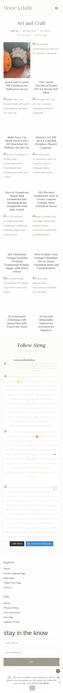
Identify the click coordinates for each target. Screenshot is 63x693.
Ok (32, 688)
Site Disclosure (12, 612)
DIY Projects (24, 35)
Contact (8, 587)
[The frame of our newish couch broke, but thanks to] (31, 512)
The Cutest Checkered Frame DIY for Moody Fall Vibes (46, 87)
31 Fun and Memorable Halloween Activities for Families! (46, 323)
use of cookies (40, 683)
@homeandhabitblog (31, 351)
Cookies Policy (11, 622)
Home (7, 568)
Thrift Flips (41, 35)
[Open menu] (56, 8)
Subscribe (9, 578)
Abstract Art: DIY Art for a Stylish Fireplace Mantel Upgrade (46, 142)
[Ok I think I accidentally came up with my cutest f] (31, 457)
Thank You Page (12, 582)
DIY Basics (46, 31)
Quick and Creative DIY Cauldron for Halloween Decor (17, 85)
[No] (59, 682)
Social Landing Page (14, 573)
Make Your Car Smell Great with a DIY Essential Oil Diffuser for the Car (17, 142)
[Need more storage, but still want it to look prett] (31, 402)
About (7, 603)
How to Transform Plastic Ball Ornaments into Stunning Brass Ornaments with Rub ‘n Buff (17, 201)
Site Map (8, 617)
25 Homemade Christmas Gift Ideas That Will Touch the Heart (17, 321)
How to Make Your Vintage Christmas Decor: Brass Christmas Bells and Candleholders (46, 261)
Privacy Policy (11, 607)
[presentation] (17, 60)
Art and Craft (30, 31)
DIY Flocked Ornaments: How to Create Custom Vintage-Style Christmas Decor (46, 199)
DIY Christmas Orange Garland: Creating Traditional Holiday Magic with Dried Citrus (16, 263)
